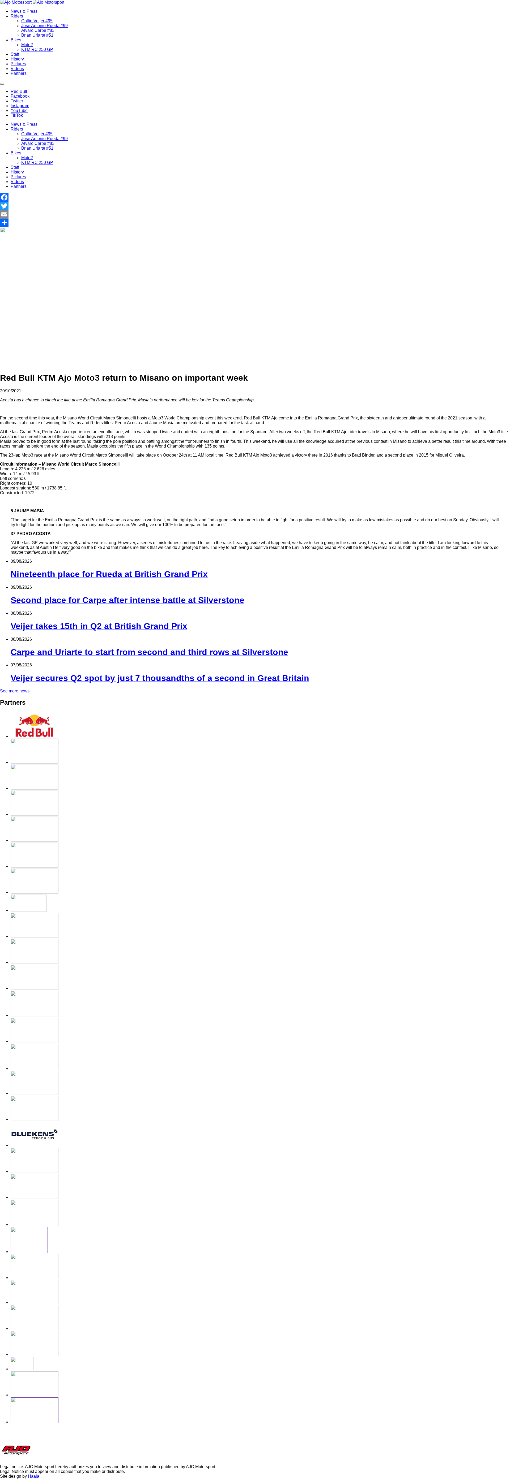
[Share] (255, 223)
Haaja (33, 1476)
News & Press (24, 11)
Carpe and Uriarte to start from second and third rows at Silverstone (149, 652)
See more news (14, 691)
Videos (17, 68)
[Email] (255, 214)
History (17, 59)
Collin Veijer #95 (37, 21)
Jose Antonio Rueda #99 (44, 25)
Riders (17, 16)
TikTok (17, 115)
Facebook (20, 96)
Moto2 (27, 44)
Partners (19, 73)
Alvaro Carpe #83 (37, 30)
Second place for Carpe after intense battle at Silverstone (127, 600)
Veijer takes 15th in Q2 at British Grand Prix (99, 626)
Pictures (18, 64)
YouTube (19, 110)
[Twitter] (255, 206)
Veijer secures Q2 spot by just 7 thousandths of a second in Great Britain (160, 678)
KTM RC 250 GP (37, 49)
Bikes (16, 40)
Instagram (20, 105)
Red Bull (19, 91)
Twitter (17, 101)
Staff (15, 54)
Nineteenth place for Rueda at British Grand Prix (109, 574)
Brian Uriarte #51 (37, 35)
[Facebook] (255, 197)
